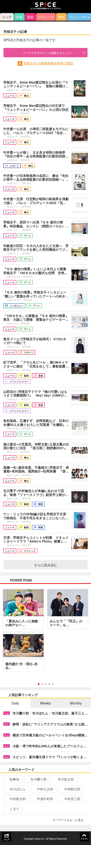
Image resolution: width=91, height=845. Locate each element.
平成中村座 (45, 798)
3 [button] (45, 684)
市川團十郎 (38, 779)
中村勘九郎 (72, 789)
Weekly (45, 703)
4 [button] (49, 684)
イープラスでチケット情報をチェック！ (48, 53)
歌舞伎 (14, 779)
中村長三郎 (72, 798)
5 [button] (52, 684)
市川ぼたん (18, 789)
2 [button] (42, 684)
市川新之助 (66, 779)
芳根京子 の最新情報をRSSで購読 (48, 63)
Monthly (76, 703)
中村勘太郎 (18, 798)
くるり (14, 808)
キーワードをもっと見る (68, 820)
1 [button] (38, 684)
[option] (45, 632)
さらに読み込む (45, 564)
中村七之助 (45, 789)
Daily (15, 703)
